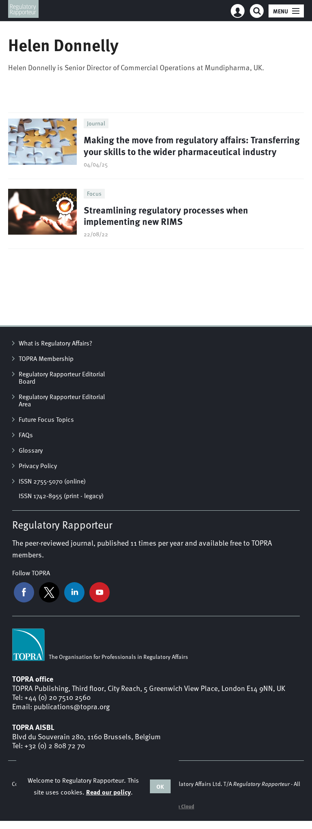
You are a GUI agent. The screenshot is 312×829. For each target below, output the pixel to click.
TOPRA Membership (46, 358)
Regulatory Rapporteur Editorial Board (62, 377)
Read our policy (108, 792)
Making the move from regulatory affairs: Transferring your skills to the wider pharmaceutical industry (192, 145)
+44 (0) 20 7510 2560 (57, 696)
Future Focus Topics (46, 419)
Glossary (31, 450)
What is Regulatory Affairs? (55, 343)
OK (160, 786)
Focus (94, 193)
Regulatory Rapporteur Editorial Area (62, 400)
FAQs (26, 435)
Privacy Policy (38, 466)
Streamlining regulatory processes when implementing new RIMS (166, 215)
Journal (96, 123)
